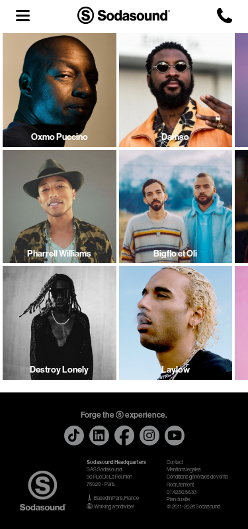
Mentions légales (184, 470)
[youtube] (175, 435)
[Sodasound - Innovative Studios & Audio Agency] (123, 15)
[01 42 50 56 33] (224, 15)
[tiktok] (74, 435)
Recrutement (180, 485)
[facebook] (124, 435)
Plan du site (178, 499)
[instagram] (149, 435)
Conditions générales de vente (197, 477)
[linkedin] (99, 435)
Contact (175, 462)
